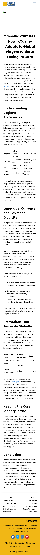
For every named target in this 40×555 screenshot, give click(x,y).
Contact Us (19, 543)
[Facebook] (13, 537)
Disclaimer (30, 543)
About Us (9, 543)
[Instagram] (22, 537)
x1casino (6, 86)
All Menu (26, 547)
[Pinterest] (27, 537)
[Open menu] (34, 3)
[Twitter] (17, 537)
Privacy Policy (15, 547)
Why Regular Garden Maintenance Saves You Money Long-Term (30, 504)
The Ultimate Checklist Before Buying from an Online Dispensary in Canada (10, 504)
